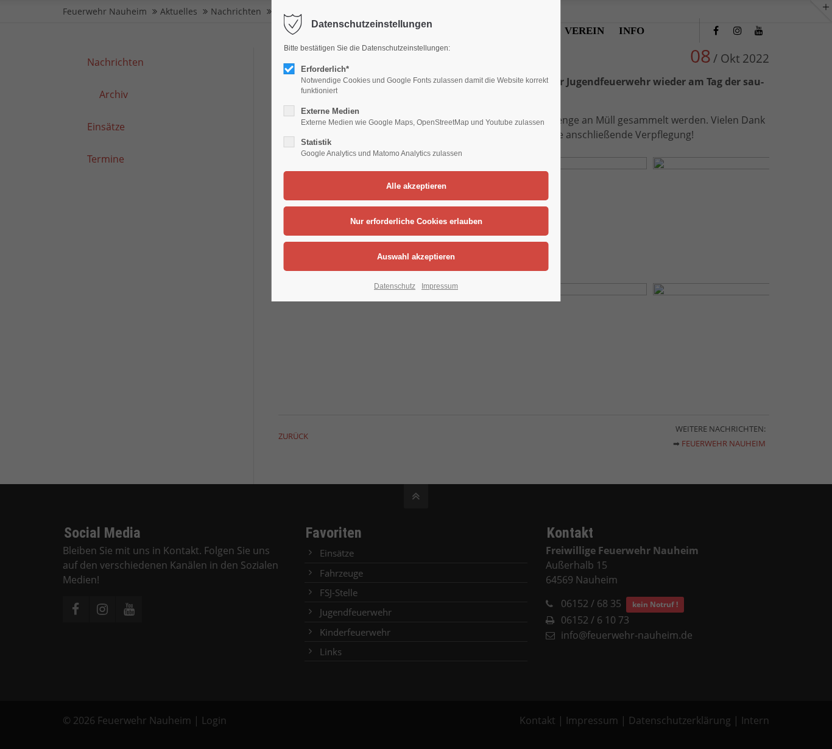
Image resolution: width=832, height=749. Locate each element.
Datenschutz (394, 286)
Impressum (439, 286)
